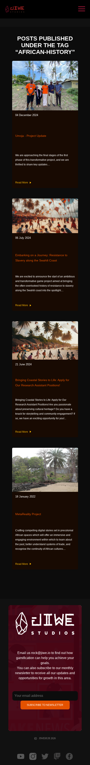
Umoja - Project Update (30, 135)
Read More (21, 182)
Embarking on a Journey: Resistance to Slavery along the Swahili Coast (41, 257)
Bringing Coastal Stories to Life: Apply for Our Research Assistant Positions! (42, 382)
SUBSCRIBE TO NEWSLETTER (45, 705)
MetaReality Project (28, 514)
